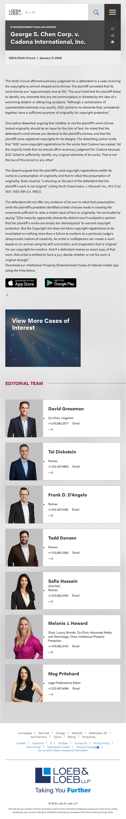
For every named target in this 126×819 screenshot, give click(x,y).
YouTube (63, 743)
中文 (33, 12)
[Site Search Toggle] (96, 12)
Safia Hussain (63, 581)
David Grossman (66, 408)
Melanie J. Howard (68, 623)
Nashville (77, 733)
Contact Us (80, 743)
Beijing (72, 737)
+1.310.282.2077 (58, 423)
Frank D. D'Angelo (67, 494)
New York (43, 733)
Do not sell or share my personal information (63, 750)
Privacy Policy (101, 743)
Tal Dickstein (62, 451)
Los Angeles (25, 733)
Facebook (38, 743)
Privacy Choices (85, 747)
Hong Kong (88, 737)
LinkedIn (21, 743)
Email (76, 423)
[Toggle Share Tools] (112, 35)
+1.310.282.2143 (58, 646)
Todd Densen (62, 537)
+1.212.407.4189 (58, 509)
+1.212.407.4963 (58, 466)
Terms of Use (33, 747)
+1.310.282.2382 (58, 552)
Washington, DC (98, 733)
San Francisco (39, 737)
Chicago (60, 733)
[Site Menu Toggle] (112, 12)
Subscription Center (58, 747)
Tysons (57, 737)
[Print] (112, 42)
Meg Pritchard (63, 673)
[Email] (112, 28)
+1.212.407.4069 (58, 688)
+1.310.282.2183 (58, 595)
